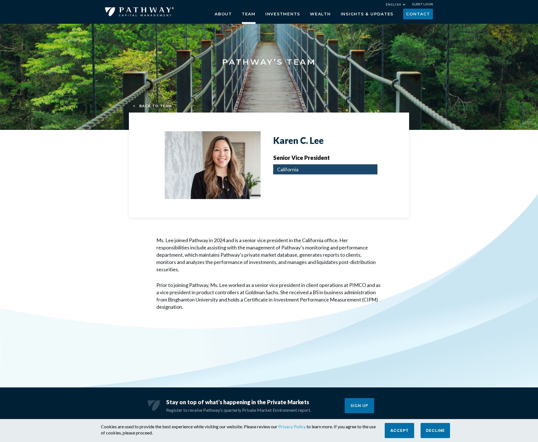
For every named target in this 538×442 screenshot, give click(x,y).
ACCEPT (399, 430)
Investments (282, 14)
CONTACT (418, 14)
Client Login (422, 4)
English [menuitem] (393, 4)
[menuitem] (395, 4)
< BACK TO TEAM (152, 106)
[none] (398, 5)
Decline (435, 430)
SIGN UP (359, 405)
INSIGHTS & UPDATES (367, 14)
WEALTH (320, 14)
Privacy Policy (292, 426)
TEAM (249, 14)
